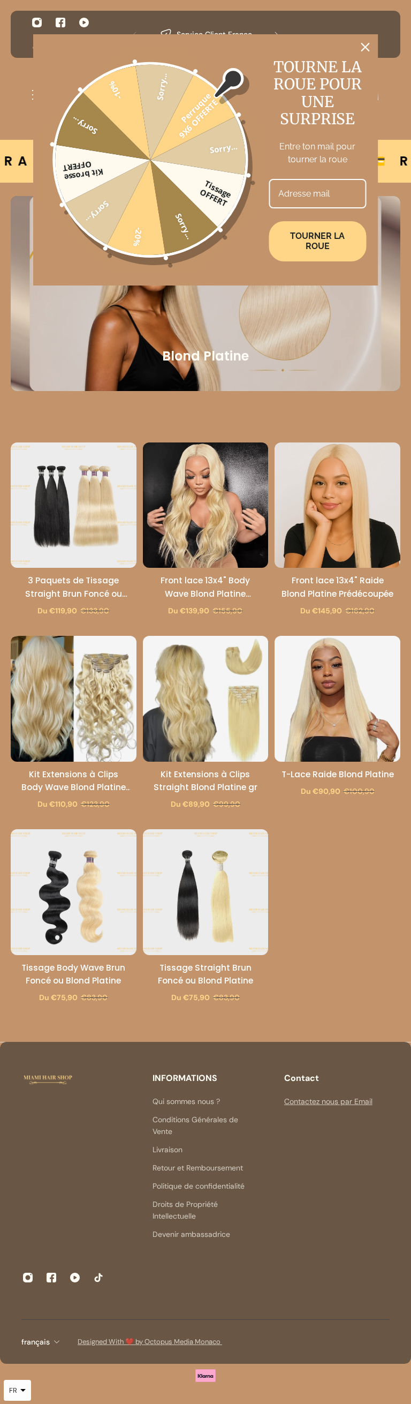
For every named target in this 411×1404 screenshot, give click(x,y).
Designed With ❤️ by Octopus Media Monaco (150, 1341)
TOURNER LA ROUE (317, 241)
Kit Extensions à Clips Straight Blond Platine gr (205, 781)
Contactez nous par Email (328, 1101)
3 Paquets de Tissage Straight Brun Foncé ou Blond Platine (73, 587)
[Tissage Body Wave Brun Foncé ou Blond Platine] (73, 892)
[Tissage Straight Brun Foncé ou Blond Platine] (206, 892)
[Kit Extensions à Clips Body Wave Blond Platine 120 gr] (73, 699)
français (35, 1342)
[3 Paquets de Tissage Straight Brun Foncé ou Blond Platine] (73, 505)
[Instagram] (37, 22)
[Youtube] (84, 22)
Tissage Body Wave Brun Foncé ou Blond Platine (73, 974)
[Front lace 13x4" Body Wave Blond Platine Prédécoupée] (206, 505)
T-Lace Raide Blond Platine (337, 774)
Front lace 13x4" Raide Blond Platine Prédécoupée (337, 587)
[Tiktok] (98, 1277)
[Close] (365, 47)
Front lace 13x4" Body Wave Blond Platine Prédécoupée (205, 587)
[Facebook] (60, 22)
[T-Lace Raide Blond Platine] (337, 699)
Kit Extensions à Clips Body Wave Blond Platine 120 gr (73, 781)
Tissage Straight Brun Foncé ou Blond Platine (205, 974)
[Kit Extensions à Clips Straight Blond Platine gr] (206, 699)
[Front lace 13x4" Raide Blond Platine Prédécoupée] (337, 505)
